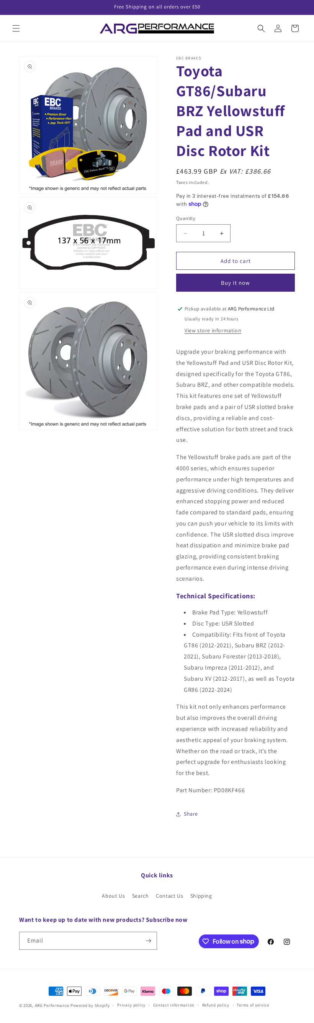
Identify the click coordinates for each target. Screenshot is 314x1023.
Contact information (174, 1005)
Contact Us (169, 895)
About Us (113, 895)
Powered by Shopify (90, 1005)
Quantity (185, 218)
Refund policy (215, 1005)
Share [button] (191, 813)
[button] (16, 28)
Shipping (201, 895)
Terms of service (253, 1005)
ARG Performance (52, 1005)
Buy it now (235, 282)
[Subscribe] (148, 941)
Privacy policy (131, 1005)
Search (140, 895)
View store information (213, 330)
